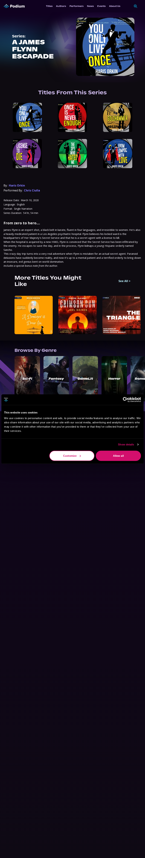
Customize (70, 455)
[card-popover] (27, 117)
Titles (49, 6)
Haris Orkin (17, 185)
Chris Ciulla (32, 190)
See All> (124, 281)
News (90, 6)
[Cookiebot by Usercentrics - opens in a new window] (125, 399)
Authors (61, 6)
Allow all (118, 455)
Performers (76, 6)
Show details (126, 444)
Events (101, 6)
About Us (114, 6)
